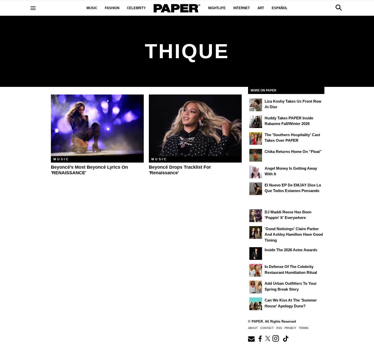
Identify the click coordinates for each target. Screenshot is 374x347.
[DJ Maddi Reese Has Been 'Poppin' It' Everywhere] (255, 215)
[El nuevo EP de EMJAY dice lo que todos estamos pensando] (255, 188)
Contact (267, 327)
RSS (279, 327)
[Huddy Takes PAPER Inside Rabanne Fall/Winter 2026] (255, 121)
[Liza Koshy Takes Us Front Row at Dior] (255, 105)
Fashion (112, 8)
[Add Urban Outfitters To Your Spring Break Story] (255, 287)
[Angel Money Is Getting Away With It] (255, 172)
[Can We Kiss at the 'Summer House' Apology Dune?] (255, 303)
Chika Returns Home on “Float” (293, 151)
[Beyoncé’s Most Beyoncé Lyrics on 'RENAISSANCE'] (97, 125)
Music (92, 8)
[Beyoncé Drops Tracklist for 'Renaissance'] (195, 125)
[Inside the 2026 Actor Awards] (255, 253)
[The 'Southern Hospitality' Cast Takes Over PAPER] (255, 138)
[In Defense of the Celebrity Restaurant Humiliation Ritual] (255, 270)
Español (279, 8)
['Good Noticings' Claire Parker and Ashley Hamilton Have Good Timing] (255, 232)
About (253, 327)
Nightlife (217, 8)
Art (260, 8)
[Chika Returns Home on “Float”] (255, 155)
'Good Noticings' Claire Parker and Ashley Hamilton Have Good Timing (294, 234)
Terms (303, 327)
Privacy (290, 327)
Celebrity (136, 8)
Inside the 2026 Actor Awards (291, 250)
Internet (241, 8)
